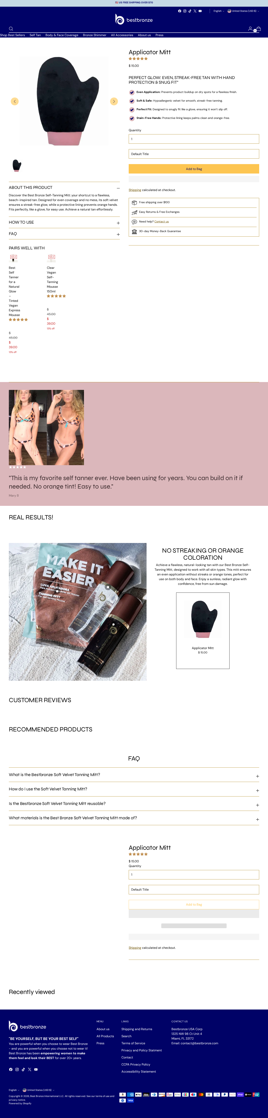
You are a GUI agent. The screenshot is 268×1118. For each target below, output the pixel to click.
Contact (127, 1057)
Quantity (135, 130)
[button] (18, 320)
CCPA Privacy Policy (135, 1064)
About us (144, 35)
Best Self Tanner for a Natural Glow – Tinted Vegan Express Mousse (14, 291)
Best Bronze (37, 1096)
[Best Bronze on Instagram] (185, 11)
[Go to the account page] (249, 29)
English (218, 11)
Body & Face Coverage (62, 35)
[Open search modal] (11, 29)
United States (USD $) (244, 11)
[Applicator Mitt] (203, 619)
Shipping (135, 190)
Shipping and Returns (136, 1029)
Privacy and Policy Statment (141, 1050)
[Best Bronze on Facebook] (179, 11)
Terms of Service (133, 1043)
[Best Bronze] (134, 19)
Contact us (161, 221)
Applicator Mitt (203, 648)
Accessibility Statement (138, 1071)
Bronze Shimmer (94, 35)
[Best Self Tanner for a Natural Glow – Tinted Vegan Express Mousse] (13, 258)
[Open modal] (57, 591)
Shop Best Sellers (12, 35)
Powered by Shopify (20, 1103)
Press (159, 35)
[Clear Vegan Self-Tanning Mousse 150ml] (51, 258)
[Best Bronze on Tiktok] (190, 11)
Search (126, 1036)
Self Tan (35, 35)
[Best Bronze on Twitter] (195, 11)
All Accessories (122, 35)
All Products (105, 1036)
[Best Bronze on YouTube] (200, 11)
